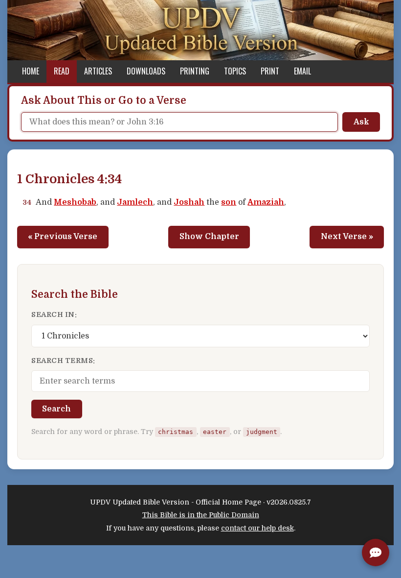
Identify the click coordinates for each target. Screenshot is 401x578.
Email (302, 71)
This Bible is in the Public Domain (200, 515)
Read (61, 71)
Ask (361, 122)
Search (56, 409)
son (228, 202)
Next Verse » (347, 236)
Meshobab (75, 202)
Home (30, 71)
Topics (235, 71)
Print (270, 71)
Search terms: (63, 360)
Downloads (146, 71)
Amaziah (265, 202)
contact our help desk (257, 528)
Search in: (54, 314)
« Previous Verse (62, 236)
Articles (98, 71)
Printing (194, 71)
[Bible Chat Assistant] (375, 552)
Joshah (189, 202)
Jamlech (135, 202)
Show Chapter (209, 236)
